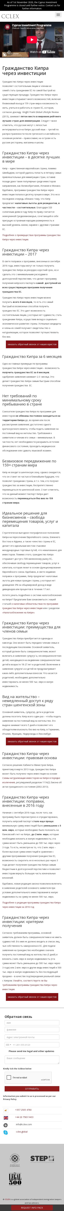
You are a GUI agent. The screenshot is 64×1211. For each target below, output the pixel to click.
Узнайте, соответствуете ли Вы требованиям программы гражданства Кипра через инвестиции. (29, 985)
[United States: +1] (8, 1044)
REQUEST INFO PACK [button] (32, 1207)
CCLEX (7, 1199)
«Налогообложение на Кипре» (18, 612)
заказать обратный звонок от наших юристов (32, 344)
